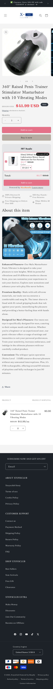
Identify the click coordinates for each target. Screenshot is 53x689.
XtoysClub (15, 675)
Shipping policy (42, 679)
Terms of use (11, 491)
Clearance (10, 587)
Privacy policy (43, 675)
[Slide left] (21, 81)
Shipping (5, 110)
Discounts (10, 610)
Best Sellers (10, 569)
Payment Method (13, 527)
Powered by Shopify (27, 675)
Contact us (10, 521)
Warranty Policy (13, 545)
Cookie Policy (11, 497)
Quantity (6, 115)
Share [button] (7, 387)
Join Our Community (15, 617)
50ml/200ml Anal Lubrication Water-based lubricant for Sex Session (33, 157)
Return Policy (11, 539)
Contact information (28, 683)
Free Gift (9, 581)
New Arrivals (11, 575)
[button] (5, 15)
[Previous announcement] (5, 4)
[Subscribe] (44, 466)
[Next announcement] (48, 4)
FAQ (7, 551)
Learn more (37, 187)
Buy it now (26, 137)
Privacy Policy (12, 503)
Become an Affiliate (14, 623)
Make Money (11, 604)
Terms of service (27, 679)
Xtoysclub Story (13, 485)
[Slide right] (32, 81)
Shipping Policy (12, 533)
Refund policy (12, 679)
